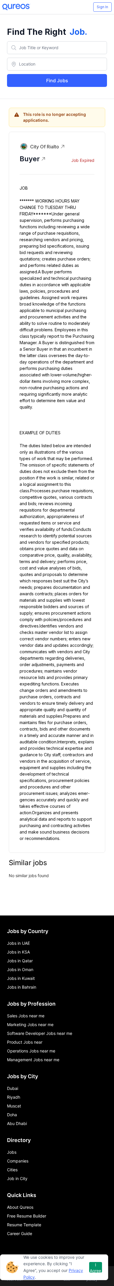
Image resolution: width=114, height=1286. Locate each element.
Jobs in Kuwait (21, 978)
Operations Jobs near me (31, 1050)
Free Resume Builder (26, 1215)
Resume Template (24, 1224)
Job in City (17, 1178)
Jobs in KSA (18, 951)
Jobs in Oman (20, 969)
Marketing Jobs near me (30, 1024)
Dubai (12, 1088)
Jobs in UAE (18, 943)
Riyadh (13, 1097)
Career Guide (19, 1233)
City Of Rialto (44, 147)
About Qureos (20, 1207)
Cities (12, 1169)
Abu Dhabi (17, 1123)
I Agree (95, 1267)
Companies (17, 1160)
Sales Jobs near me (25, 1015)
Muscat (14, 1105)
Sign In (102, 7)
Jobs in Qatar (20, 960)
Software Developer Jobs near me (39, 1033)
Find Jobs (57, 80)
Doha (12, 1114)
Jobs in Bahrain (21, 987)
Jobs (11, 1152)
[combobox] (57, 47)
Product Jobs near (24, 1042)
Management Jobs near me (33, 1059)
